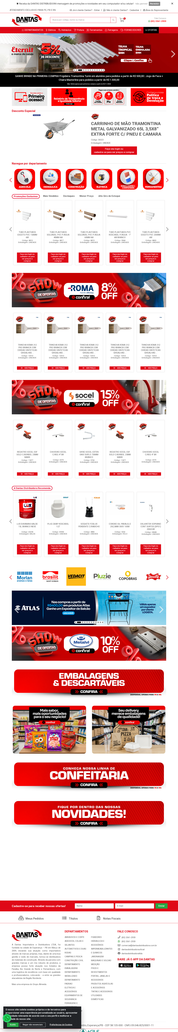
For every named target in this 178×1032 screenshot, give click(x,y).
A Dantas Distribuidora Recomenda (32, 488)
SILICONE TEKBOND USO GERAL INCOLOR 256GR (151, 526)
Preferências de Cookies (61, 1025)
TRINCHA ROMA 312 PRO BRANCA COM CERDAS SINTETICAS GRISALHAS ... (27, 349)
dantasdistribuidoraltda (131, 953)
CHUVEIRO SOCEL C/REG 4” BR (58, 453)
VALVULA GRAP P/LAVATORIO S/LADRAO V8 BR (120, 526)
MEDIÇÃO (95, 964)
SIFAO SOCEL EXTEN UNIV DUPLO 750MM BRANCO (89, 454)
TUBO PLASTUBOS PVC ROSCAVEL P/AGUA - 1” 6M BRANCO (58, 235)
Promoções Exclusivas (26, 196)
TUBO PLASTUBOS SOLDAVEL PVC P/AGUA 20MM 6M (120, 235)
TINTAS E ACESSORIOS (102, 991)
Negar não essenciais (33, 1025)
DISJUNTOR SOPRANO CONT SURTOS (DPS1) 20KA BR (89, 526)
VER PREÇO (29, 368)
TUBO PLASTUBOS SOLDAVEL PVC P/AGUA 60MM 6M (27, 235)
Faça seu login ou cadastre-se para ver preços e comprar (114, 151)
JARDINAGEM (97, 956)
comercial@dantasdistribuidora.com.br (139, 945)
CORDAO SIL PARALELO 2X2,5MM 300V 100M (58, 525)
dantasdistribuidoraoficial (132, 949)
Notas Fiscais (111, 918)
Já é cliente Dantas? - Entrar (86, 10)
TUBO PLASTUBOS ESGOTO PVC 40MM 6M (151, 233)
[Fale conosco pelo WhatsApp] (7, 1018)
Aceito (13, 1025)
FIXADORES (96, 937)
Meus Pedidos (34, 918)
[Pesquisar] (113, 20)
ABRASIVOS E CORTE (74, 937)
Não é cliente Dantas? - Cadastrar (123, 10)
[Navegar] (4, 54)
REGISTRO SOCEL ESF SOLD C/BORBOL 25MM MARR (27, 454)
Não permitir (141, 3)
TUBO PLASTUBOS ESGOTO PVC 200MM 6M (89, 235)
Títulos (73, 918)
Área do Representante (157, 10)
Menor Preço (87, 196)
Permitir (154, 3)
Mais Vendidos (50, 196)
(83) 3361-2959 (158, 21)
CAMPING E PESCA (73, 956)
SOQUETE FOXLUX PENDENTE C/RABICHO (27, 525)
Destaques (69, 196)
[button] (74, 70)
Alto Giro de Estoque (109, 196)
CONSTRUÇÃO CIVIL (74, 960)
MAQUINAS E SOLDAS (101, 960)
